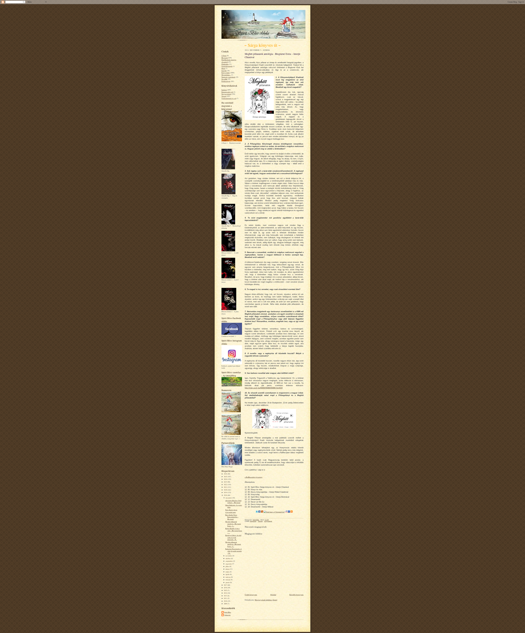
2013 (226, 596)
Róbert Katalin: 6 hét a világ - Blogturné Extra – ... (233, 530)
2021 (226, 487)
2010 (226, 601)
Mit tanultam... (226, 75)
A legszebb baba (230, 512)
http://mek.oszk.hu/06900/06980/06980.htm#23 (263, 388)
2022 (226, 484)
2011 (226, 598)
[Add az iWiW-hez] (286, 512)
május (228, 572)
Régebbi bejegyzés (296, 594)
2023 (226, 482)
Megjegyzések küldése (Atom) (266, 600)
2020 (226, 490)
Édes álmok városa (231, 510)
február (228, 580)
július (227, 566)
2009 (226, 604)
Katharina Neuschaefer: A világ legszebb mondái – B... (233, 551)
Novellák (224, 79)
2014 (226, 593)
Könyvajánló (225, 73)
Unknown (227, 615)
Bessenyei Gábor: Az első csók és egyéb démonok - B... (233, 537)
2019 (226, 492)
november (229, 556)
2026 (226, 474)
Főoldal (273, 594)
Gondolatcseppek (226, 66)
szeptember (229, 561)
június (228, 569)
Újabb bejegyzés (251, 594)
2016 (226, 588)
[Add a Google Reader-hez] (289, 512)
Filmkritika (224, 64)
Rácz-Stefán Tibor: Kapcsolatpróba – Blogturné (231, 517)
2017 (226, 585)
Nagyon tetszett (226, 94)
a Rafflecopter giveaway (253, 477)
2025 (226, 477)
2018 (226, 495)
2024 (226, 479)
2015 (226, 590)
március (228, 577)
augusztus (229, 564)
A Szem (223, 56)
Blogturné (224, 58)
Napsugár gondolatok (228, 77)
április (228, 574)
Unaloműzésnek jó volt (228, 98)
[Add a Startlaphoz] (262, 512)
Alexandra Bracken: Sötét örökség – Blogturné (233, 501)
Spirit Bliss (227, 612)
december (229, 498)
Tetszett (223, 96)
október (228, 558)
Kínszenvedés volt (227, 92)
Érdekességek (225, 81)
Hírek (223, 68)
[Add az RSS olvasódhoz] (291, 512)
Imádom (224, 90)
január (228, 582)
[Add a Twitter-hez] (257, 512)
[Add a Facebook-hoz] (259, 512)
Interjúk (224, 71)
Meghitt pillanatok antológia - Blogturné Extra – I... (233, 524)
